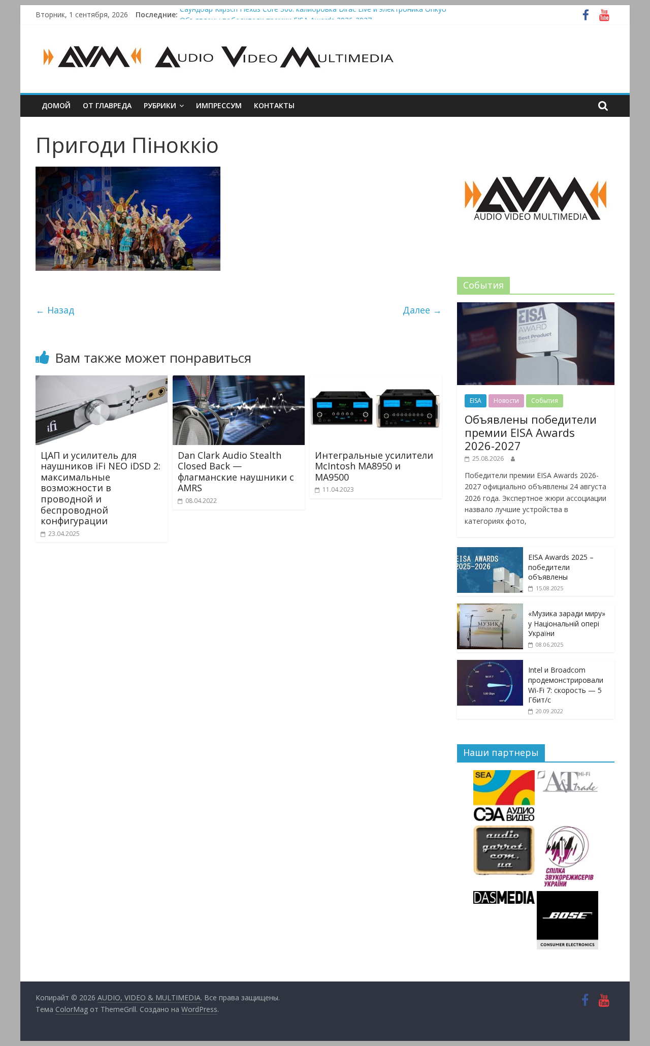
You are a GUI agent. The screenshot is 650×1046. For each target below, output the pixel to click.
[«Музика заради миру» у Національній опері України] (490, 609)
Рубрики (160, 105)
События (544, 400)
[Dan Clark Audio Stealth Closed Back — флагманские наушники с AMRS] (239, 381)
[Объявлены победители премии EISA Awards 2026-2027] (535, 307)
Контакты (274, 105)
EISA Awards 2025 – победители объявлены (561, 567)
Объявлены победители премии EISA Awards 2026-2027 (531, 432)
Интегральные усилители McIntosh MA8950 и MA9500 (374, 466)
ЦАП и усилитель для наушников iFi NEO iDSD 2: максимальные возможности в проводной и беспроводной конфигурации (100, 488)
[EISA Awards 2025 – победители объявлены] (490, 552)
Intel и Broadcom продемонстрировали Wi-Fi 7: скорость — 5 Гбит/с (565, 685)
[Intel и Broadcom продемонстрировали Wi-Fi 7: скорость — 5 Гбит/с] (490, 665)
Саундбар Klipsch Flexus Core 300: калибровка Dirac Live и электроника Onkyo (313, 14)
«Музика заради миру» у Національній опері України (566, 623)
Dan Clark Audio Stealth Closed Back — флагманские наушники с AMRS (236, 471)
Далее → (422, 310)
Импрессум (219, 105)
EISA (475, 400)
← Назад (55, 310)
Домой (56, 105)
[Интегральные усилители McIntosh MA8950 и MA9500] (376, 381)
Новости (506, 400)
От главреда (107, 105)
